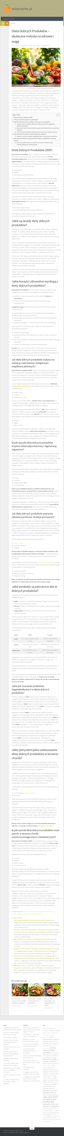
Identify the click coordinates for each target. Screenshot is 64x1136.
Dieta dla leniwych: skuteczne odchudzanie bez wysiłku (32, 939)
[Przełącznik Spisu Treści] (57, 115)
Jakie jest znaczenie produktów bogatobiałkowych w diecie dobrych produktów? (37, 136)
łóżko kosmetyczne (47, 1121)
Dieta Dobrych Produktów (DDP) (23, 117)
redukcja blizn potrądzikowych (52, 1117)
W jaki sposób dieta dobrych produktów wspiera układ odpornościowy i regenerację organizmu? (38, 129)
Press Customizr (25, 1132)
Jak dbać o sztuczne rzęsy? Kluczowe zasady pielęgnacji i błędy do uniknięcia (10, 1053)
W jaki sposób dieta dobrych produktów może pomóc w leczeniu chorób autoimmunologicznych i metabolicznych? (35, 143)
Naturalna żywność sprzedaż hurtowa (50, 1091)
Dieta (13, 23)
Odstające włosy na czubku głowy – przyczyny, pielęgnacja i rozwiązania (12, 1070)
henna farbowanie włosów (50, 1055)
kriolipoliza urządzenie (47, 1065)
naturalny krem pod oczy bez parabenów (51, 1105)
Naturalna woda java (48, 1088)
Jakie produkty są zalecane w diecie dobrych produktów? (30, 134)
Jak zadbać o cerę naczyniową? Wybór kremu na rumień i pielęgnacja (11, 1081)
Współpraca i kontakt (9, 19)
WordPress (12, 1132)
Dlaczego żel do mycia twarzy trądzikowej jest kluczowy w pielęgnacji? (10, 1042)
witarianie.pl (16, 46)
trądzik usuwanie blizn (48, 1119)
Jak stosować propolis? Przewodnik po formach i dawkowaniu (29, 1051)
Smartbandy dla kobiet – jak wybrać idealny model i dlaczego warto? (31, 1062)
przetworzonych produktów (21, 386)
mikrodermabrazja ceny (48, 1078)
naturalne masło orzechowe (51, 1095)
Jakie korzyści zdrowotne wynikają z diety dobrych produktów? (32, 122)
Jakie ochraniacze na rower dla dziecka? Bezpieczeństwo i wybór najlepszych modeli (31, 1030)
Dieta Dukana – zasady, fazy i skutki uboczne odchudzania (34, 1001)
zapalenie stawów (29, 793)
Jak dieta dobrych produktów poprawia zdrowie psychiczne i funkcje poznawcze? (37, 132)
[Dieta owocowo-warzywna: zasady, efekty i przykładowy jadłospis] (20, 989)
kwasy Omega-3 (19, 543)
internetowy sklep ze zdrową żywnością (50, 1060)
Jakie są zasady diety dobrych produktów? (26, 119)
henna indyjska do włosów (49, 1057)
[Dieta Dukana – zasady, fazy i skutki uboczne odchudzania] (36, 989)
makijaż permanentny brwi (50, 1072)
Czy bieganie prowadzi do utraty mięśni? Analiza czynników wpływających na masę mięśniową (31, 1079)
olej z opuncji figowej (47, 1114)
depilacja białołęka (55, 1031)
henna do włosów (54, 1053)
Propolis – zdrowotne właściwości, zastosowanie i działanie (33, 930)
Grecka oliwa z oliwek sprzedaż (49, 1050)
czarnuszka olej (46, 1030)
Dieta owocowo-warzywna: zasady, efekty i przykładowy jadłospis (19, 1001)
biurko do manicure (48, 1028)
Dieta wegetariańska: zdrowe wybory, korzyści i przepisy (32, 920)
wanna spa (55, 1119)
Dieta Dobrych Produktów (20, 88)
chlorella (54, 1028)
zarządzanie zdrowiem (45, 826)
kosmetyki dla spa (56, 1063)
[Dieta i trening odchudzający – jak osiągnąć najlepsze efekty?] (52, 989)
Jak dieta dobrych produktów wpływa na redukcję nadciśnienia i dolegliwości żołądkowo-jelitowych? (36, 125)
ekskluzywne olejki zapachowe (50, 1041)
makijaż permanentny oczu (49, 1073)
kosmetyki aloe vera (47, 1063)
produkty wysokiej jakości (45, 562)
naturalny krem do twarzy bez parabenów (50, 1099)
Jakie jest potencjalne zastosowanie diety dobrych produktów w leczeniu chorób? (35, 139)
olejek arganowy (54, 1113)
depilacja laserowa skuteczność (48, 1032)
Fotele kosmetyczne (48, 1043)
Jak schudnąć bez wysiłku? (10, 1037)
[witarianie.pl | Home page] (18, 8)
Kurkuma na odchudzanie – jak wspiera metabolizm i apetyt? (33, 949)
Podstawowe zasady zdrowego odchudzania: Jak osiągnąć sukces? (35, 956)
